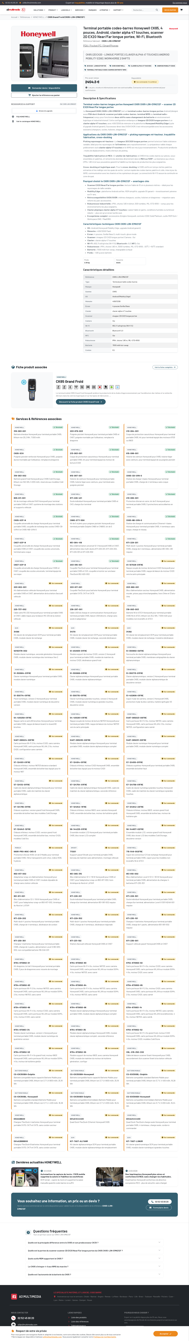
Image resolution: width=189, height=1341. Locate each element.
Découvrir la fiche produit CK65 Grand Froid (79, 402)
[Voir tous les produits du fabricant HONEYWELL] (173, 28)
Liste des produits (79, 1317)
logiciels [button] (65, 10)
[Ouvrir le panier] (181, 9)
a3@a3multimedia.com (52, 1337)
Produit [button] (52, 10)
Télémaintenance (78, 1325)
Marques (93, 10)
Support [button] (117, 10)
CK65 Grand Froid (69, 381)
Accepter (164, 1333)
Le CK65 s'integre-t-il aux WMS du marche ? (48, 1266)
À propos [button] (104, 10)
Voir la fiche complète (164, 367)
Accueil (14, 17)
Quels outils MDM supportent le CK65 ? (45, 1258)
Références (25, 17)
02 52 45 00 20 (161, 1201)
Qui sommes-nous (180, 3)
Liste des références (80, 1321)
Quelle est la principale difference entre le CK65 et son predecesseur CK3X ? (63, 1242)
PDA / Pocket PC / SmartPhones (100, 45)
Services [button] (79, 10)
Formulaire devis (160, 1207)
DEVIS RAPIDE (170, 10)
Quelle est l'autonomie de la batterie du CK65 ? (49, 1274)
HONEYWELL (39, 17)
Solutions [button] (38, 10)
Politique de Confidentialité (104, 1337)
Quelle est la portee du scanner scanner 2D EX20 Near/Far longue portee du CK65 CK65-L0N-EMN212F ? (75, 1250)
